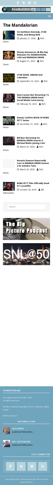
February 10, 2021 (28, 104)
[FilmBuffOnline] (26, 11)
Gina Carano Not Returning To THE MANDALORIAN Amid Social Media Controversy (33, 97)
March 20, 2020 (27, 169)
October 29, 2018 (28, 189)
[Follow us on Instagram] (29, 3)
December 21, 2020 (29, 124)
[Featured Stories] (9, 35)
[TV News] (9, 55)
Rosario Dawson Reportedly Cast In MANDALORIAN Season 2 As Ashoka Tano (33, 163)
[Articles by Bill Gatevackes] (6, 445)
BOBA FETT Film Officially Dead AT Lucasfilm (33, 184)
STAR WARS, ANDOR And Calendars (29, 76)
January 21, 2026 (28, 38)
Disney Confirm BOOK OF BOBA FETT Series (33, 119)
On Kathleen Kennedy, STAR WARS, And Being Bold (31, 33)
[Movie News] (9, 163)
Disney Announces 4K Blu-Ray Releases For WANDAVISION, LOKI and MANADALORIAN (32, 55)
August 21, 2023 (27, 61)
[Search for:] (26, 206)
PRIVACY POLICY (10, 415)
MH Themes (28, 482)
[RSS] (35, 3)
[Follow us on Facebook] (17, 3)
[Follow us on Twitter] (23, 3)
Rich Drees (18, 428)
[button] (49, 16)
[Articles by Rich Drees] (6, 432)
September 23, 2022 (29, 81)
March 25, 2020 (27, 146)
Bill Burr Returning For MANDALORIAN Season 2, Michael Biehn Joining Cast (31, 140)
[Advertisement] (26, 295)
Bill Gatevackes (21, 441)
